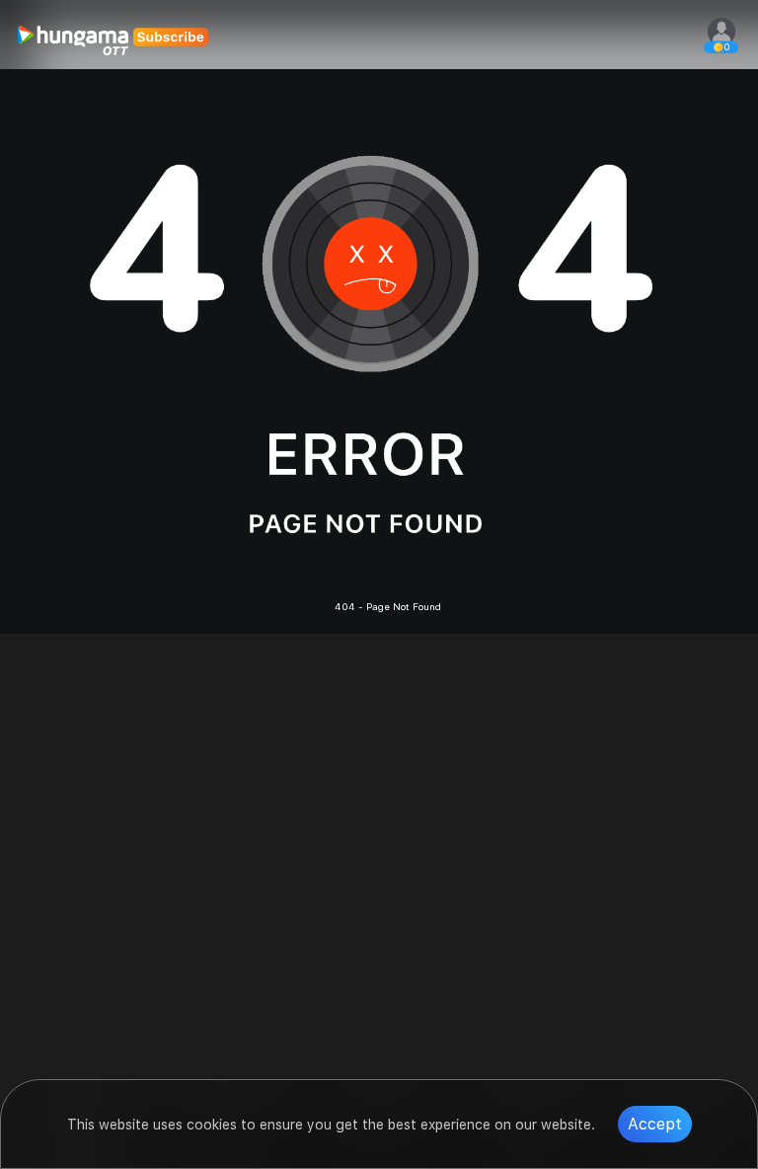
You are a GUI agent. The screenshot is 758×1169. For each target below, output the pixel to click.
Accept (655, 1124)
